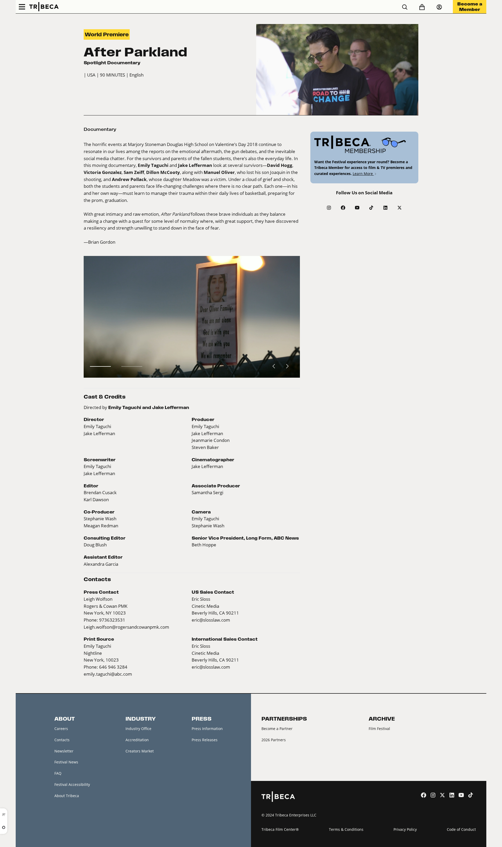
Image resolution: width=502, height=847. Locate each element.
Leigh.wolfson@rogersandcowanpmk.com (126, 627)
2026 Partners (273, 739)
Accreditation (137, 739)
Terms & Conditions (346, 829)
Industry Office (138, 728)
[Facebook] (343, 207)
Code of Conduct (461, 829)
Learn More (363, 173)
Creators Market (140, 751)
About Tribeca (66, 795)
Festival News (66, 762)
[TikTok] (371, 207)
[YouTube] (357, 207)
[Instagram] (329, 207)
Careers (61, 728)
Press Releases (205, 739)
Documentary (100, 129)
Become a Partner (277, 728)
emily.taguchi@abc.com (108, 674)
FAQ (57, 773)
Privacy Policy (405, 829)
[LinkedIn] (385, 207)
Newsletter (63, 751)
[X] (399, 207)
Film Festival (379, 728)
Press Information (207, 728)
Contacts (62, 739)
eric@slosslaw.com (211, 620)
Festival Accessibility (72, 784)
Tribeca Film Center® (280, 829)
